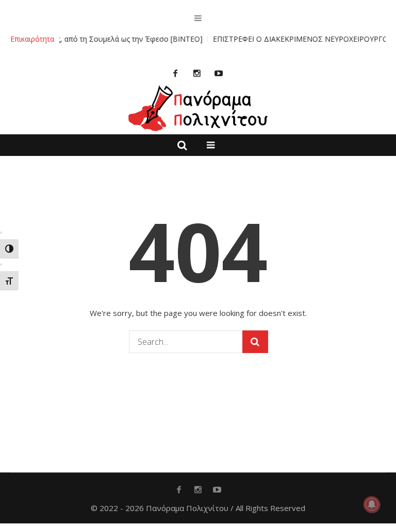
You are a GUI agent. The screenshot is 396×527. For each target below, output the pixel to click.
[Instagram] (197, 73)
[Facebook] (175, 73)
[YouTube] (218, 73)
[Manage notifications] (372, 504)
